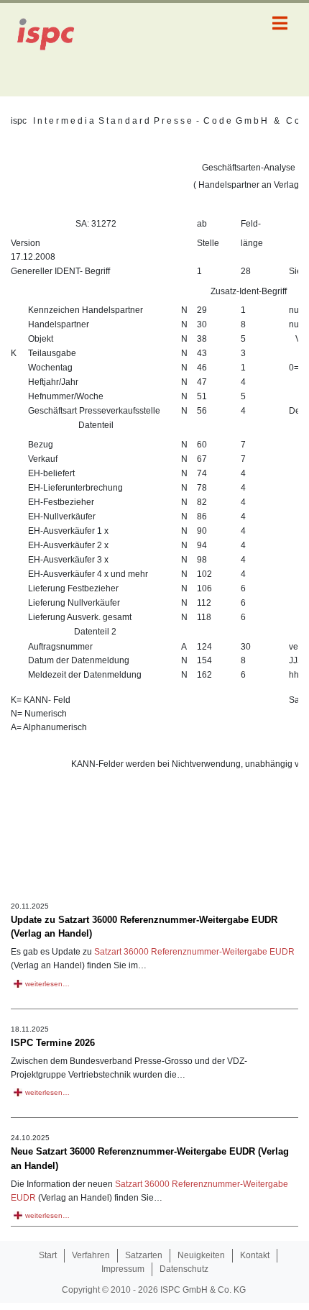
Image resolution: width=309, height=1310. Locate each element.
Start (48, 1255)
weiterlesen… (47, 984)
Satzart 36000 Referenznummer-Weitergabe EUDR (194, 952)
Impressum (122, 1269)
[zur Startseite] (54, 49)
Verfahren (91, 1255)
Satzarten (143, 1255)
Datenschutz (184, 1269)
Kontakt (254, 1255)
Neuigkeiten (201, 1255)
